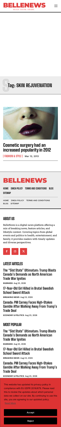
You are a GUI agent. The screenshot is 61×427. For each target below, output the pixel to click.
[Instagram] (15, 251)
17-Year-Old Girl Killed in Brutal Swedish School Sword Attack (28, 290)
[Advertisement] (30, 44)
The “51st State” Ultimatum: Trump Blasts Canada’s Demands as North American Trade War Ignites (29, 274)
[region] (30, 402)
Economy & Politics (13, 315)
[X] (23, 251)
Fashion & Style (12, 156)
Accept (30, 412)
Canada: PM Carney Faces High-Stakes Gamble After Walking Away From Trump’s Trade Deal (30, 306)
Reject (30, 421)
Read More (10, 403)
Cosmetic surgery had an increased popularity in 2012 (27, 147)
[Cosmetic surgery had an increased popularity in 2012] (30, 123)
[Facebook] (6, 251)
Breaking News (11, 297)
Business (8, 283)
